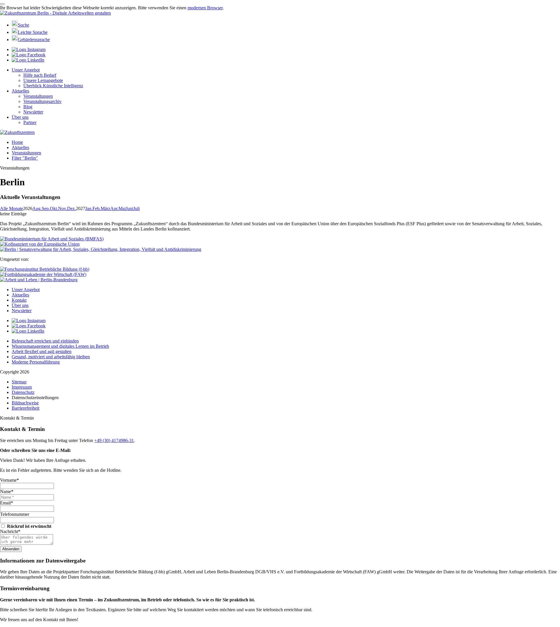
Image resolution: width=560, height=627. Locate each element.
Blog (27, 106)
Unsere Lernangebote (43, 80)
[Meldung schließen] (2, 4)
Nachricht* (10, 531)
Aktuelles (20, 90)
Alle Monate (11, 208)
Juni (129, 208)
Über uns (20, 117)
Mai (122, 208)
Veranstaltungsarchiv (42, 101)
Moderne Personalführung (36, 361)
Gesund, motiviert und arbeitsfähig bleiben (51, 356)
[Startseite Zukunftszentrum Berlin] (55, 13)
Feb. (96, 208)
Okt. (54, 208)
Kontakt (19, 300)
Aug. (37, 208)
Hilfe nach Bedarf (39, 75)
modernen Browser (205, 7)
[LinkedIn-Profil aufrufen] (28, 59)
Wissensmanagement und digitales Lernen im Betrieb (60, 346)
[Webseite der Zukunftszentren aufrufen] (17, 132)
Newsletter (33, 111)
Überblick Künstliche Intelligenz (53, 85)
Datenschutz (23, 392)
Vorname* (9, 480)
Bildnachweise (25, 402)
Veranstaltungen (38, 96)
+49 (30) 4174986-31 (114, 440)
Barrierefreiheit (25, 408)
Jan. (88, 208)
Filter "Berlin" (25, 158)
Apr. (114, 208)
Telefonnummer (14, 514)
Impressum (22, 387)
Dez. (71, 208)
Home (17, 142)
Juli (136, 208)
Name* (6, 491)
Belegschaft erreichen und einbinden (45, 340)
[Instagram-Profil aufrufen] (29, 49)
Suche (23, 24)
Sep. (46, 208)
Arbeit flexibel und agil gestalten (41, 351)
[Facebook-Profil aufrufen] (29, 54)
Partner (29, 122)
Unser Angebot (26, 69)
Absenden (10, 549)
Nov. (62, 208)
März (105, 208)
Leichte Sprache (33, 32)
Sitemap (19, 381)
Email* (6, 502)
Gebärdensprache (34, 39)
